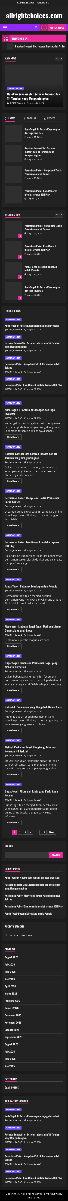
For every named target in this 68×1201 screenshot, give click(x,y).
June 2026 (10, 972)
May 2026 (10, 979)
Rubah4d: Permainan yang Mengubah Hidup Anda (33, 707)
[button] (5, 27)
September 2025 (13, 1037)
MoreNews (52, 1193)
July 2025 (10, 1051)
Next (51, 832)
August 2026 (11, 957)
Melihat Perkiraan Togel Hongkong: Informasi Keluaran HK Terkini (31, 749)
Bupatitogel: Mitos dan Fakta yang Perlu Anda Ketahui (31, 793)
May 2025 (10, 1066)
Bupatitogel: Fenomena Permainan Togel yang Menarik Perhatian (31, 665)
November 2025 (13, 1022)
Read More (14, 437)
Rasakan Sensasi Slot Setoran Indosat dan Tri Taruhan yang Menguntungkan (13, 153)
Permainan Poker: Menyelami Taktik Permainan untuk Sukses (13, 174)
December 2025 (13, 1015)
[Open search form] (36, 27)
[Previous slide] (57, 59)
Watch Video (57, 27)
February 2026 (12, 1001)
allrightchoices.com (34, 15)
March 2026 (11, 993)
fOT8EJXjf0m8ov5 (17, 103)
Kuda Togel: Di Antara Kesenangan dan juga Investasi (13, 133)
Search (9, 846)
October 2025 (12, 1030)
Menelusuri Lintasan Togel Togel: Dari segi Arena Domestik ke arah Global (33, 628)
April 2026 (10, 986)
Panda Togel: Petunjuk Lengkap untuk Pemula (13, 270)
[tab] (14, 119)
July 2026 (10, 964)
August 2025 (11, 1044)
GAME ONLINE (15, 88)
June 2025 (10, 1059)
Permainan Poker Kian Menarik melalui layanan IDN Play (13, 194)
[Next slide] (61, 59)
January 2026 (12, 1008)
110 (43, 832)
